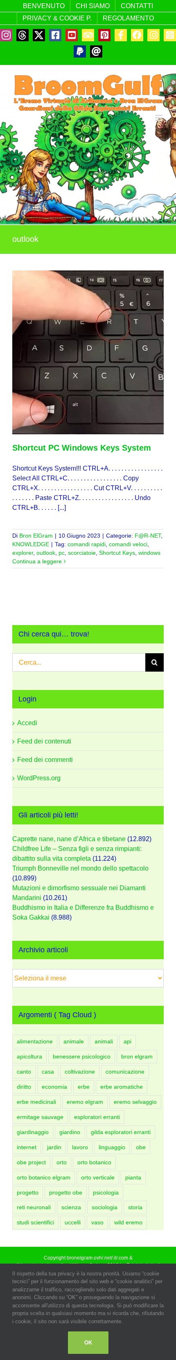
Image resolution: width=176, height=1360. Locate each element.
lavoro (80, 1147)
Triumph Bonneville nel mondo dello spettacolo (80, 868)
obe (141, 1147)
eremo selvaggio (135, 1102)
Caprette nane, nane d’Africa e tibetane (69, 838)
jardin (54, 1147)
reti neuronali (34, 1207)
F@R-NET (148, 535)
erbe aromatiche (121, 1086)
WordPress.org (39, 778)
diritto (24, 1086)
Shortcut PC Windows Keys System (81, 447)
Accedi (27, 722)
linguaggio (112, 1147)
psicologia (106, 1192)
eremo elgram (85, 1102)
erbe (84, 1086)
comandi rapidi (87, 544)
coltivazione (80, 1071)
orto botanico (94, 1162)
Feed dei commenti (45, 759)
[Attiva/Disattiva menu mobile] (159, 118)
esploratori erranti (97, 1117)
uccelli (73, 1222)
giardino (69, 1132)
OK (88, 1343)
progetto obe (65, 1192)
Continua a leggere (37, 561)
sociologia (104, 1207)
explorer (22, 552)
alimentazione (35, 1041)
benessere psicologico (82, 1056)
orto (61, 1162)
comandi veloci (128, 544)
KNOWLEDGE (30, 544)
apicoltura (29, 1056)
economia (54, 1086)
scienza (71, 1207)
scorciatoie (82, 552)
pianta (133, 1177)
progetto (27, 1192)
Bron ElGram (36, 535)
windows (149, 552)
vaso (97, 1222)
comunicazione (125, 1071)
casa (48, 1071)
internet (26, 1147)
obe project (31, 1162)
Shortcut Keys (117, 552)
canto (24, 1071)
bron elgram (137, 1056)
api (127, 1041)
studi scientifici (35, 1222)
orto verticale (98, 1177)
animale (73, 1041)
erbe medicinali (36, 1102)
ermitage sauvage (40, 1117)
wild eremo (128, 1222)
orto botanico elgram (43, 1177)
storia (135, 1207)
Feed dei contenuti (44, 741)
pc (62, 552)
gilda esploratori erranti (121, 1132)
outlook (45, 552)
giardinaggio (33, 1132)
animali (104, 1041)
